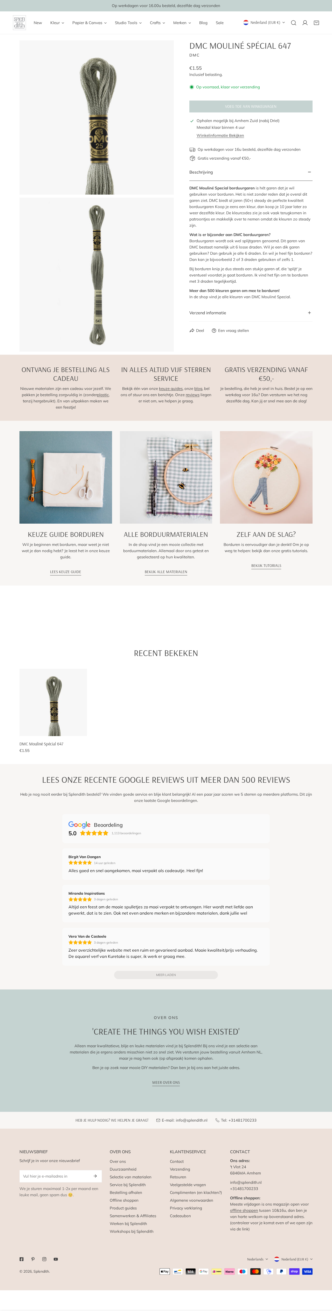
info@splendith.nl (192, 1120)
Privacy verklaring (186, 1208)
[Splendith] (19, 22)
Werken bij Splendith (128, 1223)
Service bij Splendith (128, 1184)
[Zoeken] (293, 22)
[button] (316, 22)
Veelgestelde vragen (188, 1184)
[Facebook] (21, 1259)
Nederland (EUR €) (265, 22)
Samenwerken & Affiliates (133, 1215)
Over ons (118, 1161)
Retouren (178, 1176)
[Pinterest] (33, 1259)
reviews (192, 394)
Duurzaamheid (123, 1169)
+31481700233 (243, 1120)
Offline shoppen (124, 1200)
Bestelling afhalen (126, 1192)
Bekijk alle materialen (166, 571)
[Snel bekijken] (83, 730)
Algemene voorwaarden (191, 1200)
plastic (103, 394)
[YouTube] (55, 1259)
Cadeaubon (180, 1215)
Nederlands (255, 1259)
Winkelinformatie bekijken (220, 135)
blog (198, 388)
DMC (194, 55)
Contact (177, 1161)
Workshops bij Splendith (132, 1231)
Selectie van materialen (130, 1176)
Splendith (41, 1271)
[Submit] (95, 1176)
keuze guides (171, 388)
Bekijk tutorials (266, 565)
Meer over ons (166, 1082)
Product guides (123, 1208)
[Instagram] (44, 1259)
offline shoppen (244, 1210)
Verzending (180, 1169)
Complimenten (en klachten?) (196, 1192)
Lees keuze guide (65, 571)
